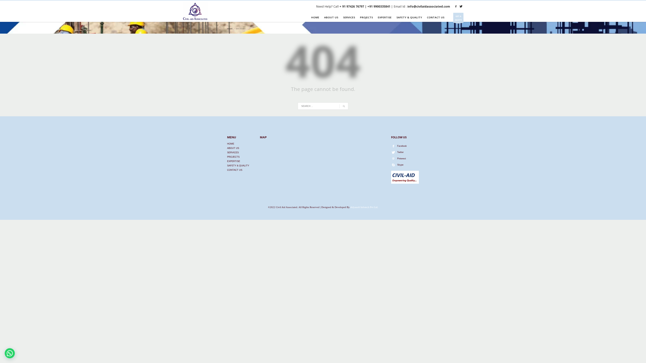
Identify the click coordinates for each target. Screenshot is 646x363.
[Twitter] (460, 6)
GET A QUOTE (458, 18)
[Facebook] (455, 6)
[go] (343, 106)
